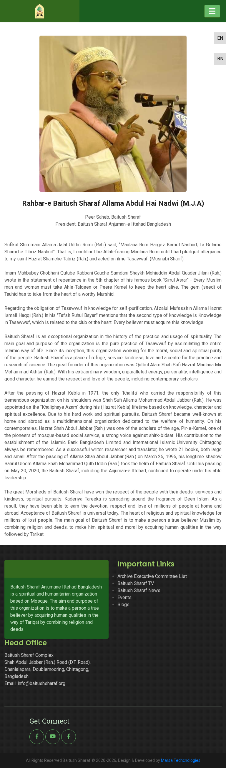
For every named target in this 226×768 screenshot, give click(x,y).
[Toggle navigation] (212, 11)
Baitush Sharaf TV (135, 583)
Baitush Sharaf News (138, 590)
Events (124, 597)
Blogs (123, 604)
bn (220, 58)
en (220, 38)
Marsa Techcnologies (180, 760)
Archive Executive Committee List (152, 576)
